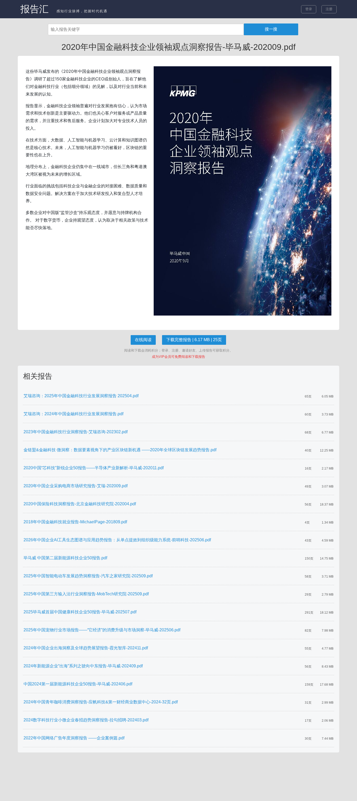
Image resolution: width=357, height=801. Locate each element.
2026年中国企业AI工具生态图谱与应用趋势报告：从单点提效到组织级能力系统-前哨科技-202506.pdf (117, 540)
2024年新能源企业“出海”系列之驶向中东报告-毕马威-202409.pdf (83, 666)
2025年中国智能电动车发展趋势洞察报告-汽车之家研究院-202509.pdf (88, 576)
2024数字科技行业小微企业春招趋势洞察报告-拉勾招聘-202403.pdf (86, 720)
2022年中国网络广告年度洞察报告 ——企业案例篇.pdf (74, 738)
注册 (329, 9)
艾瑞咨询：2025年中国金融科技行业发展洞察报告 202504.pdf (81, 396)
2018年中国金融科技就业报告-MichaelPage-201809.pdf (75, 522)
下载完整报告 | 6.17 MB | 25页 (194, 339)
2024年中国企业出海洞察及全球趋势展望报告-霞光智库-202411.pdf (86, 648)
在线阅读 (143, 339)
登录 (308, 9)
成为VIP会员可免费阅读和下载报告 (178, 357)
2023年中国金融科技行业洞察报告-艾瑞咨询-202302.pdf (76, 432)
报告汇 (34, 9)
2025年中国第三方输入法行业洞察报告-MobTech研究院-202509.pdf (86, 594)
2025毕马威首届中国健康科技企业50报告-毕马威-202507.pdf (80, 612)
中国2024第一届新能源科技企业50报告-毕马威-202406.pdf (78, 684)
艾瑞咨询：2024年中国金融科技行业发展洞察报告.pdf (73, 414)
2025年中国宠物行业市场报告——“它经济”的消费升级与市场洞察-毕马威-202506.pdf (102, 630)
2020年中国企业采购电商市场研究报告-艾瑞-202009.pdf (76, 486)
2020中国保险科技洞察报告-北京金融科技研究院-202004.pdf (80, 504)
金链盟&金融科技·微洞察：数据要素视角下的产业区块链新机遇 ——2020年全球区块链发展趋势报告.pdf (120, 450)
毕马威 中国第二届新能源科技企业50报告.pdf (65, 558)
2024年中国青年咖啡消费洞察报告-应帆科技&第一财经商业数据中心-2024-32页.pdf (101, 702)
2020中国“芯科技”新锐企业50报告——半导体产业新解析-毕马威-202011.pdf (94, 468)
